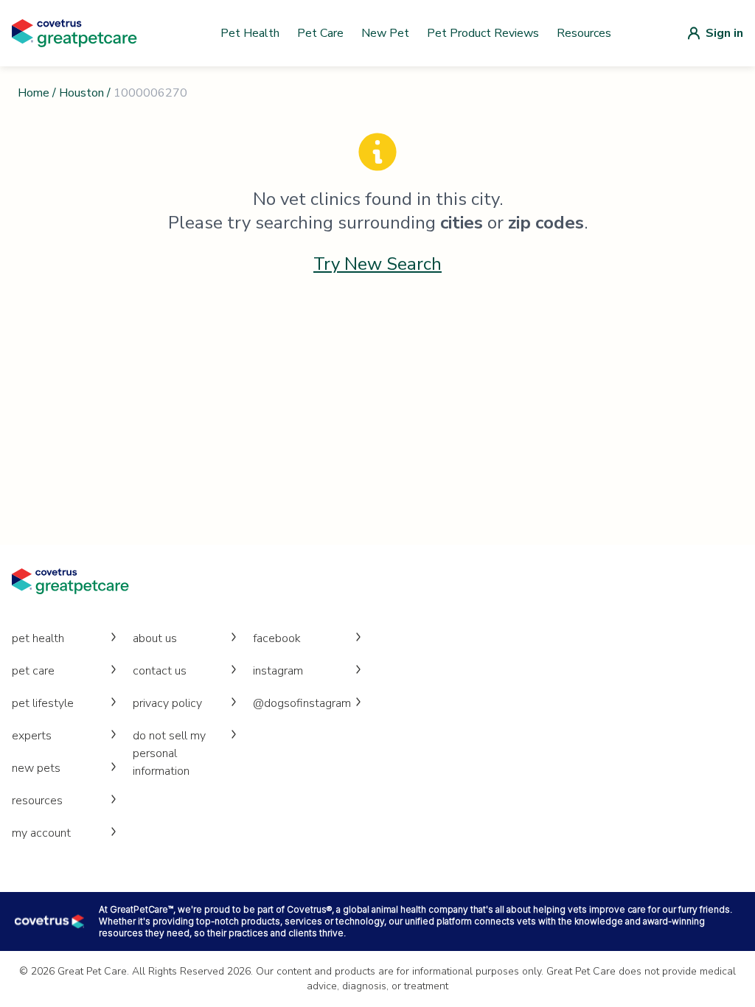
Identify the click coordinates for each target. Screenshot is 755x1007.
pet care (33, 671)
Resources (584, 33)
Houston (81, 93)
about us (155, 638)
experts (32, 736)
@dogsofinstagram (302, 703)
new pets (36, 768)
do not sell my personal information (169, 753)
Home (33, 93)
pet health (38, 638)
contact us (160, 671)
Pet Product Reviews (483, 33)
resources (37, 800)
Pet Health (249, 33)
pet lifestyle (43, 703)
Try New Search (377, 264)
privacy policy (167, 703)
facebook (277, 638)
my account (41, 833)
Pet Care (320, 33)
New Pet (385, 33)
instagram (278, 671)
